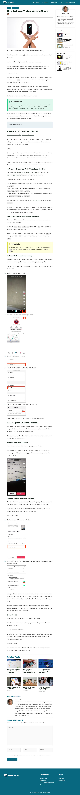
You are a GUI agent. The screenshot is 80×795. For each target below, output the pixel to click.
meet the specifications (14, 175)
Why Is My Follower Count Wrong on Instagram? (44, 689)
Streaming (42, 784)
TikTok (9, 8)
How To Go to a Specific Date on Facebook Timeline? (29, 671)
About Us (61, 778)
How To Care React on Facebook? (13, 688)
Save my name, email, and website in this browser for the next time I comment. (30, 755)
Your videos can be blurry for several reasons (20, 135)
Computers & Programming (47, 782)
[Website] (46, 750)
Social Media (15, 8)
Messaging (43, 780)
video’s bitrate (37, 200)
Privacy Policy (62, 780)
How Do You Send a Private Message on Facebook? (44, 671)
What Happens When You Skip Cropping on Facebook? (13, 671)
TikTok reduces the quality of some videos (26, 172)
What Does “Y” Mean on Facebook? (29, 688)
